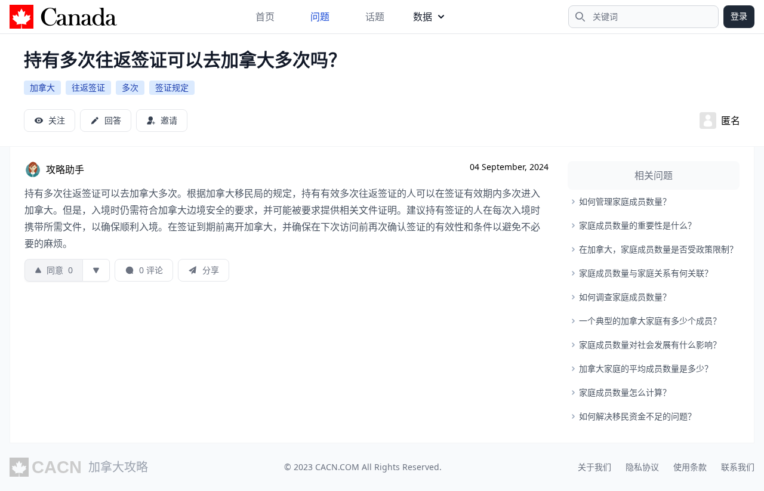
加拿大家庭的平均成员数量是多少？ (646, 368)
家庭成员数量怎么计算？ (625, 392)
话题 (374, 16)
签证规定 (172, 87)
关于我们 (594, 467)
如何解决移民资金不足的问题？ (637, 416)
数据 (422, 16)
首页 (265, 16)
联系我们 (737, 467)
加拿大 (42, 87)
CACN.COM (337, 467)
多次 (130, 87)
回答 (112, 120)
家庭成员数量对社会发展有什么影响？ (650, 344)
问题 (319, 16)
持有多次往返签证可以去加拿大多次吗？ (185, 59)
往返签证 (88, 87)
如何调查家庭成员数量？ (625, 296)
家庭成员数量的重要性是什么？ (637, 225)
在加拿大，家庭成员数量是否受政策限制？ (658, 249)
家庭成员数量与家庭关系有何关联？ (646, 273)
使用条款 (690, 467)
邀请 (169, 120)
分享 (210, 270)
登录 (739, 15)
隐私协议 (642, 467)
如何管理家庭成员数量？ (625, 201)
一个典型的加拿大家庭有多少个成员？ (650, 320)
